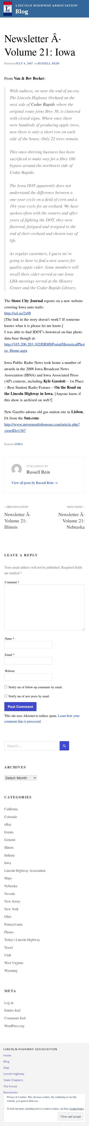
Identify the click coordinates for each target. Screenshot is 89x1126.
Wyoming (10, 970)
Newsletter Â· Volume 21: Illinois (17, 517)
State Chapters (13, 1080)
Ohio (7, 916)
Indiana (9, 855)
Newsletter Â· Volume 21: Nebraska (71, 517)
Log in (8, 1002)
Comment (12, 582)
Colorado (10, 816)
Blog (6, 1061)
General (9, 839)
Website (10, 671)
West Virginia (13, 962)
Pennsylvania (13, 924)
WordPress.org (14, 1025)
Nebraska (10, 885)
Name (9, 638)
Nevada (9, 893)
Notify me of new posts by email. (29, 696)
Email (9, 655)
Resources (10, 1092)
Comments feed (14, 1018)
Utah (7, 955)
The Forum (10, 1086)
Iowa (19, 444)
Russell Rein (48, 63)
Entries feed (12, 1010)
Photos (9, 932)
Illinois (9, 847)
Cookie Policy (77, 1108)
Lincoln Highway (13, 1074)
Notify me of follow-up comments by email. (35, 687)
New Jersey (12, 901)
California (11, 809)
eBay (7, 824)
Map (6, 1068)
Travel (8, 947)
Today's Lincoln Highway (22, 939)
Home (7, 1055)
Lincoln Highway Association (24, 870)
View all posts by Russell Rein (32, 482)
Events (8, 832)
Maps (8, 878)
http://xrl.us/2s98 (17, 313)
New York (11, 909)
